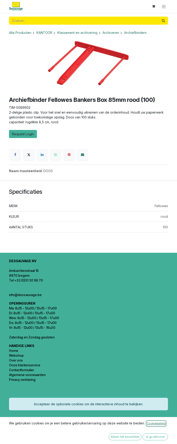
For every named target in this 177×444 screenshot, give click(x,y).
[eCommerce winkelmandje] (153, 6)
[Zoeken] (163, 21)
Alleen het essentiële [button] (125, 436)
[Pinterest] (69, 154)
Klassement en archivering (77, 33)
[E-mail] (82, 154)
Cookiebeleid (156, 423)
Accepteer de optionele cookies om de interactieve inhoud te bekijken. (88, 404)
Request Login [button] (23, 134)
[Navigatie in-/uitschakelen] (163, 6)
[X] (28, 154)
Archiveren (111, 33)
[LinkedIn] (42, 154)
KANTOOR (44, 33)
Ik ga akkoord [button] (155, 436)
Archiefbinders (135, 33)
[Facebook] (15, 154)
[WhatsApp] (55, 154)
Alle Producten (20, 33)
